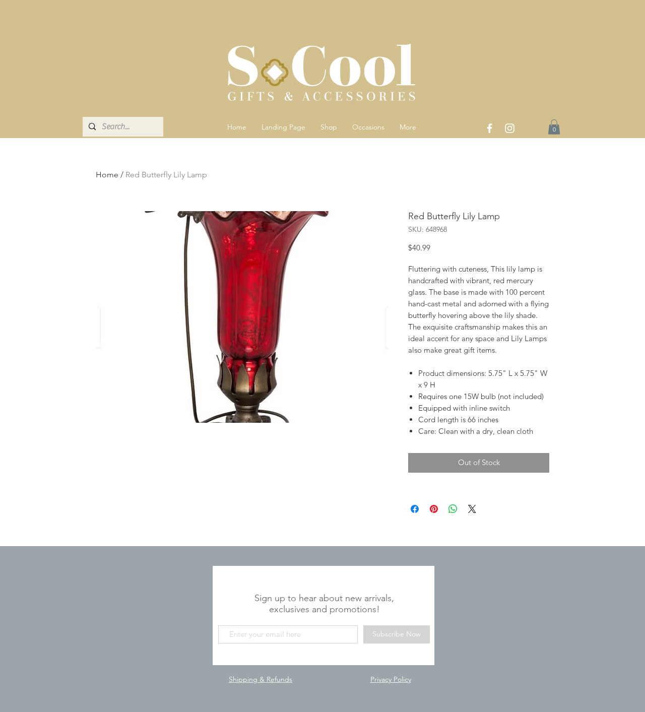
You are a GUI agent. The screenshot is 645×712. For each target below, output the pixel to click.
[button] (329, 127)
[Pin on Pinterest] (434, 509)
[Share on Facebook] (415, 509)
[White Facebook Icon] (489, 128)
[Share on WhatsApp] (453, 509)
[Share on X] (472, 509)
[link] (554, 127)
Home (107, 174)
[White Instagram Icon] (509, 128)
